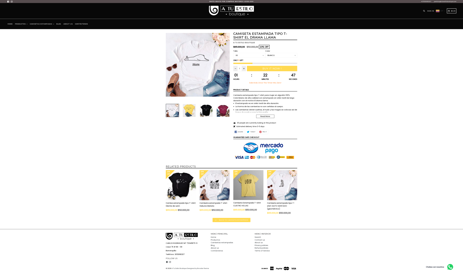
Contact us (260, 240)
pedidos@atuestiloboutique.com (445, 1)
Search (258, 237)
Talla (235, 51)
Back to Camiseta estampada (233, 220)
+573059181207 (426, 1)
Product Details (241, 89)
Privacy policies (261, 245)
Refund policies (261, 248)
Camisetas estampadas (41, 24)
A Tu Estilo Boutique (179, 268)
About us (68, 24)
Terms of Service (262, 250)
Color (267, 51)
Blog (58, 24)
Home (10, 24)
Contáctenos (81, 24)
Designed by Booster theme (198, 268)
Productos (20, 24)
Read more (265, 116)
